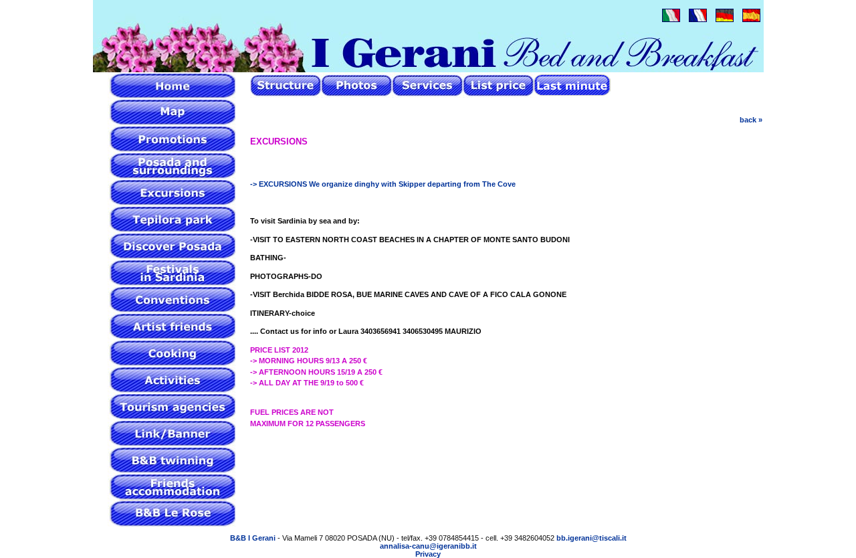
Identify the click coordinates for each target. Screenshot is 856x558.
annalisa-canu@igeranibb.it (428, 546)
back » (751, 120)
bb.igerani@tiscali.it (591, 538)
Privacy (428, 554)
